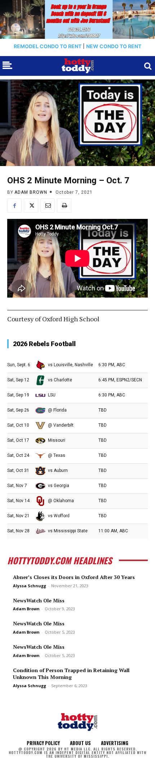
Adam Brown (30, 192)
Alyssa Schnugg (29, 585)
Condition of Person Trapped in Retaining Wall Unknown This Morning (71, 674)
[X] (31, 205)
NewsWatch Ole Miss (39, 600)
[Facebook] (14, 205)
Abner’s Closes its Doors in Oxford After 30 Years (74, 577)
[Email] (47, 205)
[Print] (64, 205)
